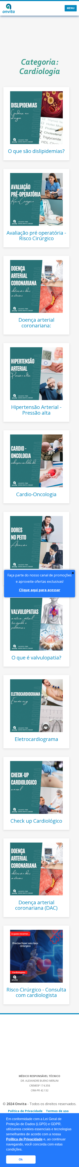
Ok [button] (21, 1159)
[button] (23, 1149)
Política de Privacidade (24, 1139)
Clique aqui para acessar (39, 590)
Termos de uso (57, 1111)
